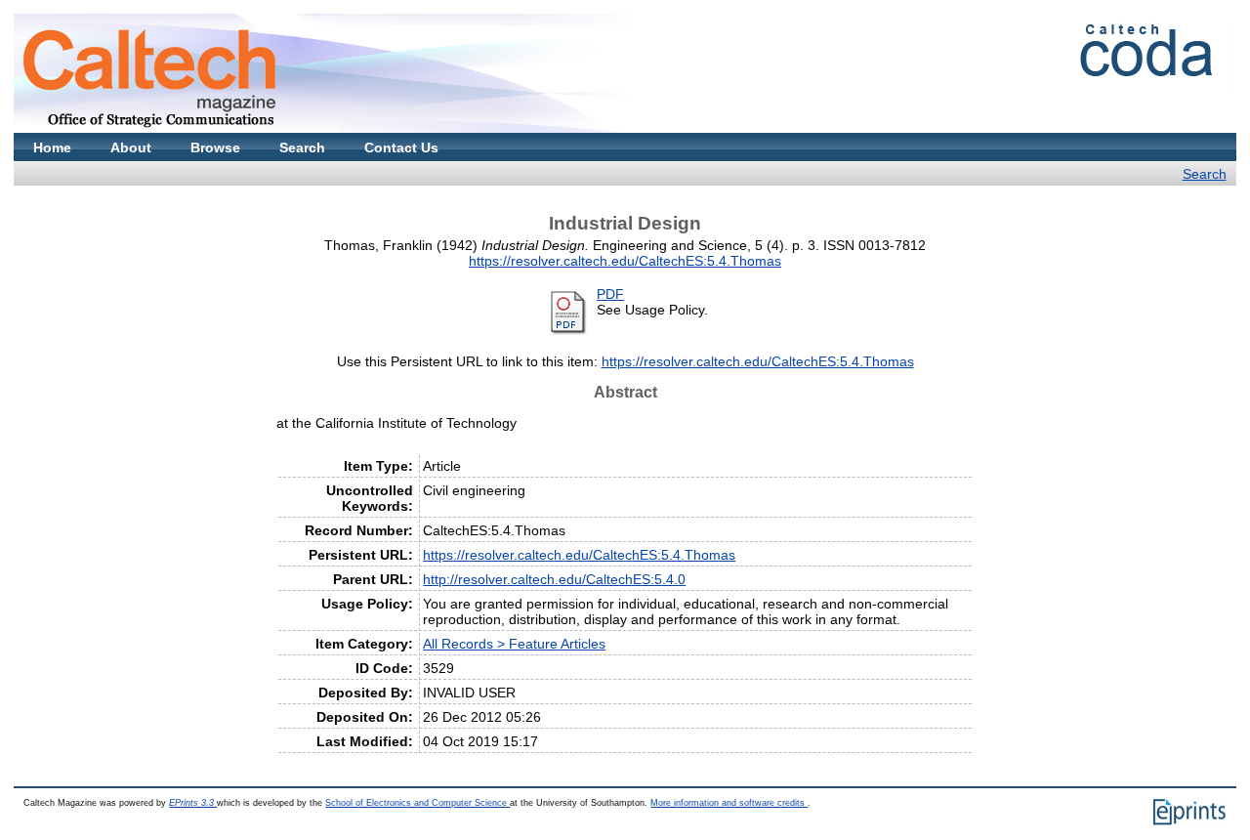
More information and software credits (729, 803)
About (130, 147)
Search (302, 147)
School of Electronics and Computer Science (417, 803)
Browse (215, 147)
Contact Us (401, 147)
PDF (610, 294)
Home (52, 147)
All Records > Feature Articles (514, 643)
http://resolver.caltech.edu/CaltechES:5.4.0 (554, 579)
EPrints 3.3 (193, 803)
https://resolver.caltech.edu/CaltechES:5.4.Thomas (625, 261)
